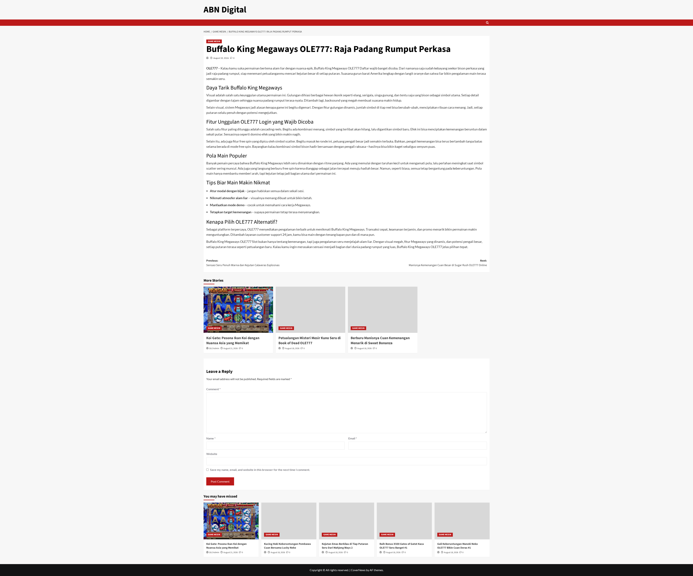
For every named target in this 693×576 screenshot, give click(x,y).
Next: (448, 263)
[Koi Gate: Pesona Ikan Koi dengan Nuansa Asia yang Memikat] (238, 310)
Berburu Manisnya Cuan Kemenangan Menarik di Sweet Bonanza (380, 341)
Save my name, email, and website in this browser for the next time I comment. (260, 469)
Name (210, 438)
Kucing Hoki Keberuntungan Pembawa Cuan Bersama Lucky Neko (287, 546)
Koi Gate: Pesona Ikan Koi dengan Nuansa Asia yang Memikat (232, 341)
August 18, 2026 (221, 58)
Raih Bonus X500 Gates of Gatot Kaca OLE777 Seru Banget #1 (402, 546)
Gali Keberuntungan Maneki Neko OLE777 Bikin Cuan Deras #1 (457, 546)
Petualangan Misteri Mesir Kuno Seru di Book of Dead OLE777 (309, 341)
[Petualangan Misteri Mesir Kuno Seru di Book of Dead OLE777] (310, 310)
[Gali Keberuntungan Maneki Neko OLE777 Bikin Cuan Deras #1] (462, 521)
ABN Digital (225, 10)
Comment (213, 389)
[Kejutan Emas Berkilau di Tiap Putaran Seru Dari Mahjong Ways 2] (346, 521)
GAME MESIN (214, 41)
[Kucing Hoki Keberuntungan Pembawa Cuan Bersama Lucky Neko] (288, 521)
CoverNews (358, 570)
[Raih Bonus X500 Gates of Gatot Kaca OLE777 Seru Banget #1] (404, 521)
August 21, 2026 (230, 348)
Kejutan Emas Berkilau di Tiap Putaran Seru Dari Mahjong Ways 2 (345, 546)
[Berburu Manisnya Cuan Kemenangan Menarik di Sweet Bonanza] (382, 310)
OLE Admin (214, 348)
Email (352, 438)
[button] (487, 22)
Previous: (243, 263)
